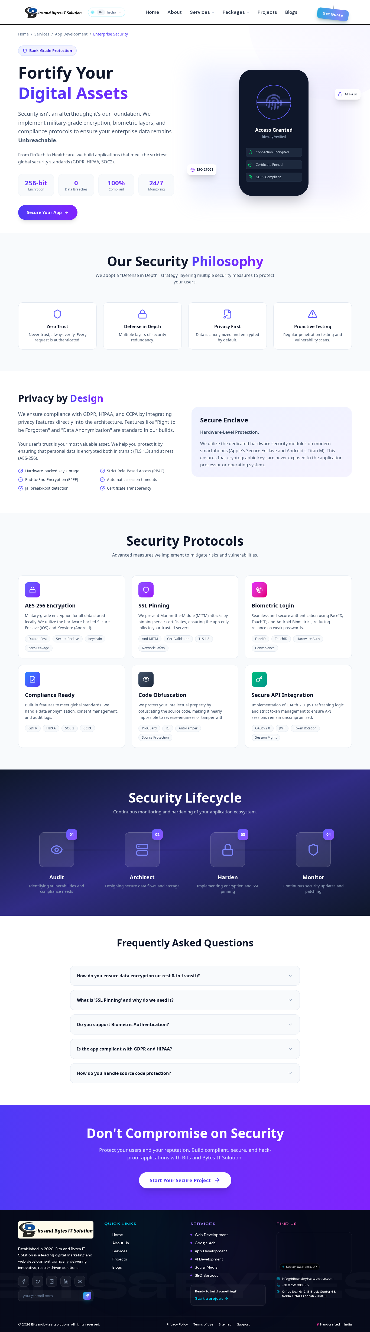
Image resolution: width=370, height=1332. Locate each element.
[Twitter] (37, 1281)
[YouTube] (79, 1281)
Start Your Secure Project (180, 1180)
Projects (267, 12)
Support (243, 1324)
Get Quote (333, 14)
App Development (71, 34)
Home (152, 12)
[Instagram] (51, 1281)
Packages (234, 12)
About (174, 12)
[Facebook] (23, 1281)
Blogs (291, 12)
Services (200, 12)
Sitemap (225, 1324)
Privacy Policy (177, 1324)
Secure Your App (44, 212)
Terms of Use (203, 1324)
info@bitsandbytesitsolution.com (307, 1278)
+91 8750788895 (295, 1285)
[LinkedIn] (65, 1281)
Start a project (209, 1298)
